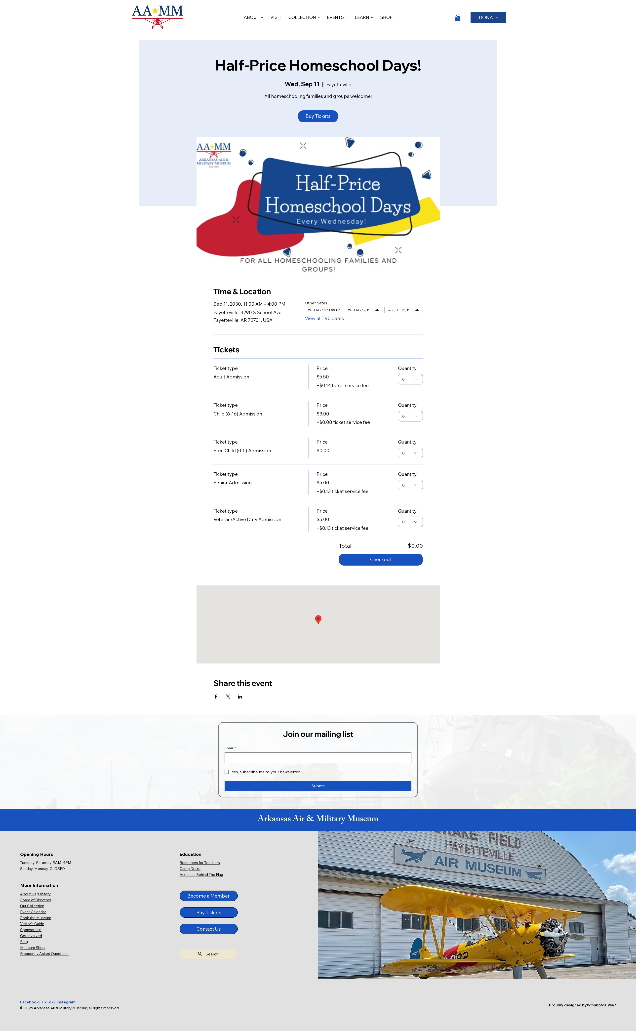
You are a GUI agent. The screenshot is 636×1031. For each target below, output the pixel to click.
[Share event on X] (228, 697)
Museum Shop (32, 947)
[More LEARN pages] (372, 17)
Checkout (380, 559)
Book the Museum (35, 917)
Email (230, 748)
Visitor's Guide (32, 923)
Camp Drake (190, 868)
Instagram (66, 1002)
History (44, 894)
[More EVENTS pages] (346, 17)
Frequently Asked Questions (44, 953)
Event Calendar (33, 911)
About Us (28, 894)
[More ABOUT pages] (262, 17)
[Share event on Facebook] (215, 697)
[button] (458, 17)
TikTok (47, 1002)
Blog (24, 941)
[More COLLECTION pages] (319, 17)
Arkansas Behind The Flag (201, 874)
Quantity (407, 368)
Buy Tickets (318, 116)
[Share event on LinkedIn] (240, 697)
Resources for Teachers (200, 862)
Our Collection (32, 906)
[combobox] (410, 379)
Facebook (29, 1002)
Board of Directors (35, 900)
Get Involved (31, 935)
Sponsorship (30, 929)
